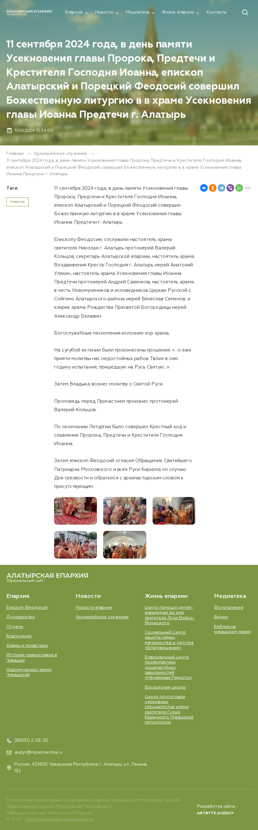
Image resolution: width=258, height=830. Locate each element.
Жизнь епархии (178, 12)
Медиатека (137, 12)
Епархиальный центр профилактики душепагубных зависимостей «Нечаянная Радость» (168, 667)
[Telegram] (221, 188)
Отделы (14, 627)
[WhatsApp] (239, 188)
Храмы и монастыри (27, 645)
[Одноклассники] (212, 188)
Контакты (217, 12)
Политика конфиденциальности (59, 819)
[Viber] (230, 188)
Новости (104, 12)
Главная (15, 153)
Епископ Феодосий (27, 607)
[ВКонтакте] (204, 188)
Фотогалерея (228, 607)
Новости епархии (94, 607)
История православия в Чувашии (31, 657)
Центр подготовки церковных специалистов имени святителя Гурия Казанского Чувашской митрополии (169, 709)
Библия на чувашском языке (232, 629)
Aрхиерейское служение (61, 153)
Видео (221, 617)
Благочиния (18, 636)
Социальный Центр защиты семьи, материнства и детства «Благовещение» (169, 640)
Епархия (73, 12)
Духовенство (20, 617)
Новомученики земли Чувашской (29, 672)
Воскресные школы (165, 687)
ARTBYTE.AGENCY (215, 813)
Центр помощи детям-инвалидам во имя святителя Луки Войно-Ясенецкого (170, 615)
